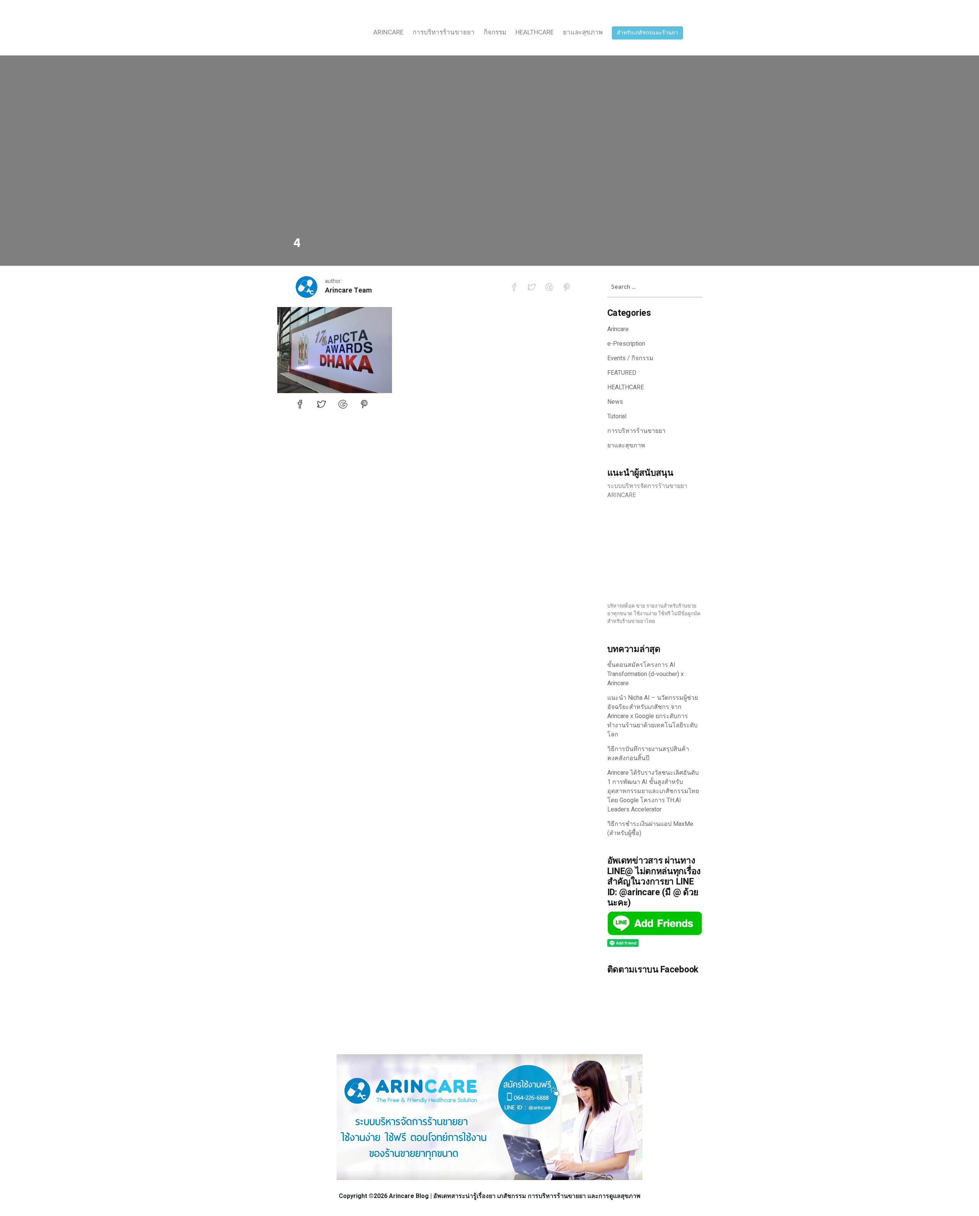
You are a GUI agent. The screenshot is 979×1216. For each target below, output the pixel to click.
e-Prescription (626, 343)
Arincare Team (348, 290)
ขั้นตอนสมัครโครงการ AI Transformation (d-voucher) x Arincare (645, 674)
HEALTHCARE (535, 32)
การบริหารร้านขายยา (444, 32)
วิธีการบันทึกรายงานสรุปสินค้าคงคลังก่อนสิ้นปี (648, 754)
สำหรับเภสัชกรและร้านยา (647, 33)
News (615, 401)
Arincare (388, 32)
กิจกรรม (495, 32)
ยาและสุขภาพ (583, 32)
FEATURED (621, 372)
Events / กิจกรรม (630, 358)
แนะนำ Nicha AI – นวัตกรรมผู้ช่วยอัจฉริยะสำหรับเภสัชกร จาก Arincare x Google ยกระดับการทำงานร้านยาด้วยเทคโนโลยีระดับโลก (652, 716)
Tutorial (616, 416)
